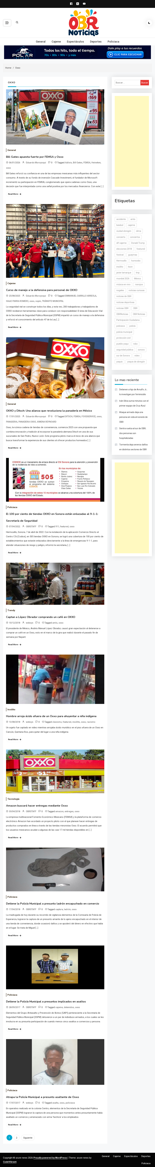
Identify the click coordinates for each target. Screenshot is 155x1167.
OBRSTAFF (31, 526)
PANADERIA (11, 422)
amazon (59, 811)
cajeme (59, 1007)
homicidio (135, 260)
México (137, 278)
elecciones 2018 (124, 249)
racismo (91, 722)
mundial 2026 (122, 278)
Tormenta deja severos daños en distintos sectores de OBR (133, 447)
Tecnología (13, 799)
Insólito (11, 709)
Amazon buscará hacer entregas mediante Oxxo (37, 805)
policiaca (70, 1103)
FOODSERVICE (89, 416)
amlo (55, 623)
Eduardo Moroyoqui (36, 162)
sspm (38, 301)
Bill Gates (77, 162)
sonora (141, 349)
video (137, 355)
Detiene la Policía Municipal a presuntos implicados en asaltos (46, 1001)
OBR (135, 308)
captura (59, 909)
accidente (121, 219)
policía (132, 326)
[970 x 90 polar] (77, 52)
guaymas (132, 255)
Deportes (96, 41)
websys (29, 623)
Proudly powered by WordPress (50, 1157)
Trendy (11, 610)
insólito (76, 722)
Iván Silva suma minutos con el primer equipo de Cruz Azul (133, 403)
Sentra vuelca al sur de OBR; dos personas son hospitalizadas (132, 433)
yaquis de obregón (136, 361)
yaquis (119, 361)
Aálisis (68, 162)
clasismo (57, 722)
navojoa (139, 284)
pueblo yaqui (122, 344)
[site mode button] (149, 23)
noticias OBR (122, 308)
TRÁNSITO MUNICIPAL (53, 301)
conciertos (135, 237)
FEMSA (86, 162)
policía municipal (124, 332)
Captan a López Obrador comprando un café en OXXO (40, 617)
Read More (13, 194)
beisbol (119, 225)
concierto (120, 237)
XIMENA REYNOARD (46, 422)
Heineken (96, 162)
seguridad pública (124, 349)
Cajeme (56, 41)
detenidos (69, 1007)
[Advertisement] (132, 141)
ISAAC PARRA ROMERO (17, 301)
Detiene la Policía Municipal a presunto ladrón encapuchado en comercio (52, 903)
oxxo (8, 168)
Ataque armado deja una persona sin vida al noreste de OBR (133, 417)
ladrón (67, 909)
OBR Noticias (139, 314)
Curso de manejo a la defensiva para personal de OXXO (41, 290)
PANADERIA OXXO (27, 422)
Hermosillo (121, 260)
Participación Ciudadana (128, 320)
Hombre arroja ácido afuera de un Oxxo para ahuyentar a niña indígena (51, 716)
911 (57, 526)
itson (130, 267)
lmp (138, 272)
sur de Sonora (123, 355)
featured (64, 526)
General (41, 41)
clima (138, 231)
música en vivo (123, 284)
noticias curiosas (137, 290)
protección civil (123, 338)
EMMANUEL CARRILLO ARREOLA (80, 296)
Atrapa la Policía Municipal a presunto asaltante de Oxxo (42, 1097)
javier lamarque (123, 272)
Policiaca (113, 41)
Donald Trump (138, 243)
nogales (120, 290)
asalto (55, 1103)
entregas (69, 811)
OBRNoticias (122, 314)
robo (135, 344)
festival (120, 255)
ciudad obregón (123, 231)
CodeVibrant (9, 1161)
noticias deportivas (125, 302)
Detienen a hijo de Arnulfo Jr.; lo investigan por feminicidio (133, 392)
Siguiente (27, 1138)
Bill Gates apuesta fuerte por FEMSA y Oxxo (34, 157)
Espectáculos (75, 41)
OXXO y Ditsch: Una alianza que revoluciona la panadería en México (49, 411)
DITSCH (69, 416)
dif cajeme (121, 243)
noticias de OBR (123, 296)
